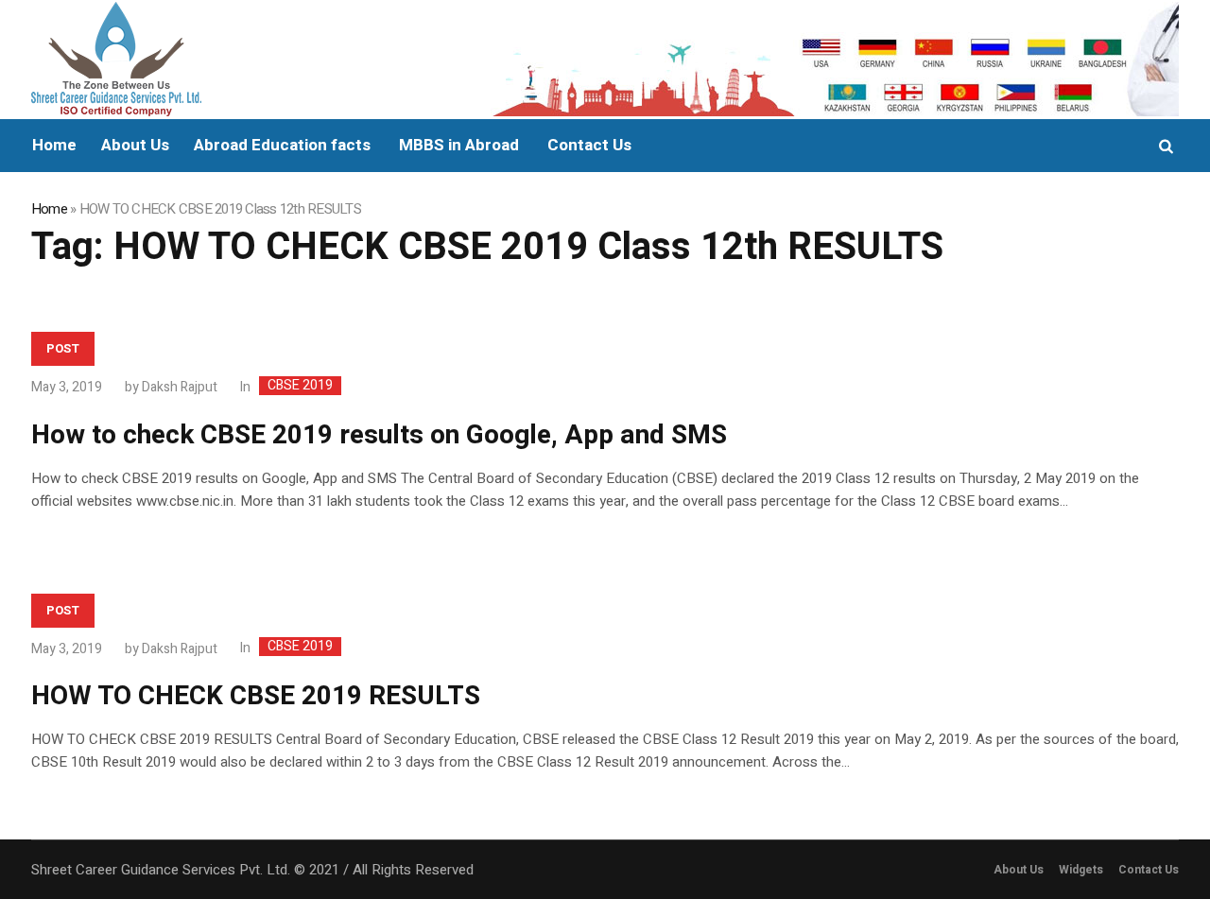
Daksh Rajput (179, 387)
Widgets (1081, 869)
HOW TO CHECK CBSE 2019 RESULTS (255, 696)
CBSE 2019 (300, 385)
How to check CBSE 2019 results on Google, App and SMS (379, 435)
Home (49, 209)
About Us (1019, 869)
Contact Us (1148, 869)
